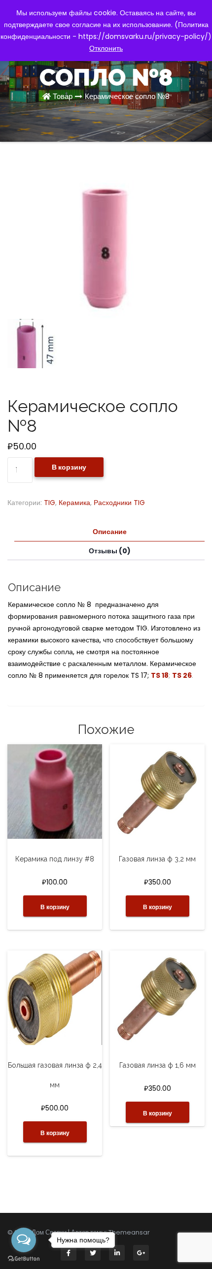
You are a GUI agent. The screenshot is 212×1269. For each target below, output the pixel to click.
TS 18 (160, 675)
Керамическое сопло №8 (127, 96)
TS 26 (182, 675)
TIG (49, 503)
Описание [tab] (110, 532)
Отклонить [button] (106, 48)
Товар (62, 96)
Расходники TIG (119, 503)
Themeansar (129, 1232)
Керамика (74, 503)
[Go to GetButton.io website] (23, 1259)
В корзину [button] (55, 907)
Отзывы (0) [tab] (110, 551)
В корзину (69, 467)
